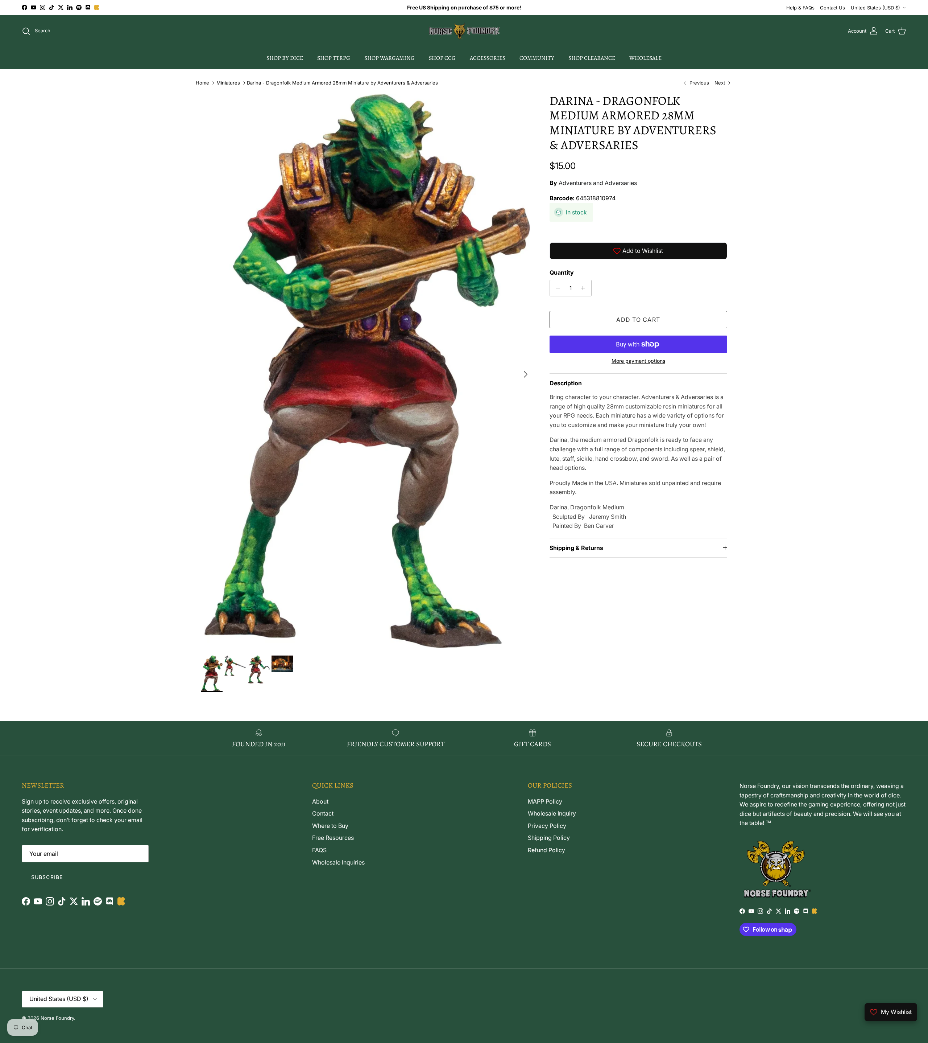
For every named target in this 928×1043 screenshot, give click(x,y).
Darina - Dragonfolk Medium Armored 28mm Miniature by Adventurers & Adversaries (342, 83)
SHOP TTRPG (333, 58)
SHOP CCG (442, 58)
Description (566, 383)
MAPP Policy (545, 801)
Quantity (562, 272)
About (320, 801)
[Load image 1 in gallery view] (367, 371)
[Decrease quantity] (556, 288)
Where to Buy (330, 825)
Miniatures (228, 83)
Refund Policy (546, 850)
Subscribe (47, 877)
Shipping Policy (549, 837)
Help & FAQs (800, 8)
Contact (323, 813)
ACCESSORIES (487, 58)
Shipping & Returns (576, 547)
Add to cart (638, 319)
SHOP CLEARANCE (591, 58)
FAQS (319, 850)
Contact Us (832, 8)
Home (202, 83)
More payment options (638, 361)
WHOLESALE (645, 58)
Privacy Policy (547, 825)
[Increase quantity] (585, 288)
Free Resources (333, 837)
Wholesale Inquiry (552, 813)
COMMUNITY (536, 58)
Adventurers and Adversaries (598, 182)
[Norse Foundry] (464, 31)
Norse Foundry (57, 1018)
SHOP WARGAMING (389, 58)
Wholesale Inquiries (338, 862)
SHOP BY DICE (284, 58)
